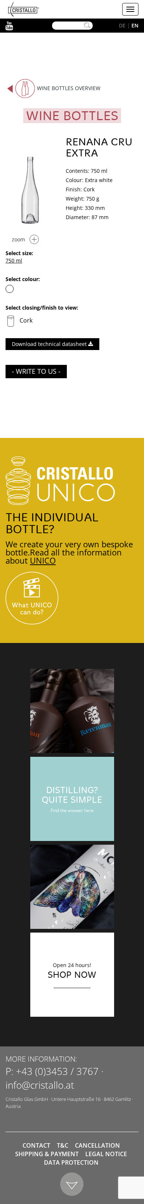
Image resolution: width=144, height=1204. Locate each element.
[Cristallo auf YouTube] (72, 598)
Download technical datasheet (50, 343)
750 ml (14, 260)
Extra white (10, 289)
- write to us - (36, 371)
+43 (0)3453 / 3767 (57, 1071)
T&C (62, 1145)
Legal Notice (106, 1154)
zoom (18, 239)
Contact (36, 1145)
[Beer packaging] (72, 711)
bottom (72, 1184)
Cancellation (97, 1145)
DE (122, 25)
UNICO (43, 560)
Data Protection (71, 1162)
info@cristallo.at (40, 1085)
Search (87, 25)
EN (134, 25)
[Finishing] (72, 887)
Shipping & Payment (47, 1154)
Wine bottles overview (68, 88)
